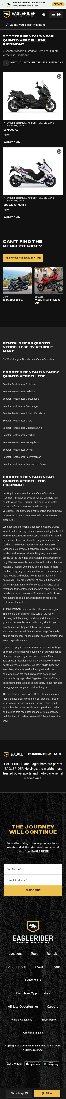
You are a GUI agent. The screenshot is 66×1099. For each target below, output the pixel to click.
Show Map (17, 1093)
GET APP (58, 4)
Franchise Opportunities (33, 993)
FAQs (39, 967)
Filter (49, 1093)
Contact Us (33, 980)
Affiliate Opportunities (23, 1007)
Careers (52, 1007)
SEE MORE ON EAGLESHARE (23, 258)
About (55, 967)
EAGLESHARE (16, 967)
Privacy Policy (48, 1020)
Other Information (33, 1033)
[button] (33, 108)
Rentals (52, 954)
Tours (34, 954)
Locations (15, 954)
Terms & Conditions (21, 1020)
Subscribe (33, 890)
